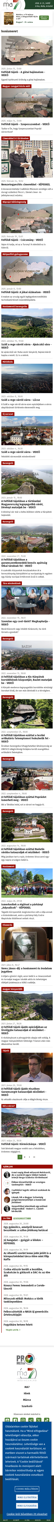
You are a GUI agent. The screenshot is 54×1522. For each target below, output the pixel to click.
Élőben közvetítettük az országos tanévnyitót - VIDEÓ (28, 1183)
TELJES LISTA (12, 1330)
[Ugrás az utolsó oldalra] (34, 1157)
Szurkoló (27, 1406)
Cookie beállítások (27, 1489)
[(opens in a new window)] (7, 1420)
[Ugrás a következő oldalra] (29, 1157)
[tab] (7, 1218)
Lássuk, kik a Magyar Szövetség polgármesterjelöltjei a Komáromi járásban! (29, 1200)
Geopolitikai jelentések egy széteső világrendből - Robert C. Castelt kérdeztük (29, 1209)
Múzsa (27, 1399)
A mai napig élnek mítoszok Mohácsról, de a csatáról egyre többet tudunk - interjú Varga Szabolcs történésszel (31, 1175)
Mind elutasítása (27, 1497)
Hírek (27, 1393)
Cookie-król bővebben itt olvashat (27, 1514)
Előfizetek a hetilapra (44, 17)
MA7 (27, 1387)
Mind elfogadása (27, 1505)
